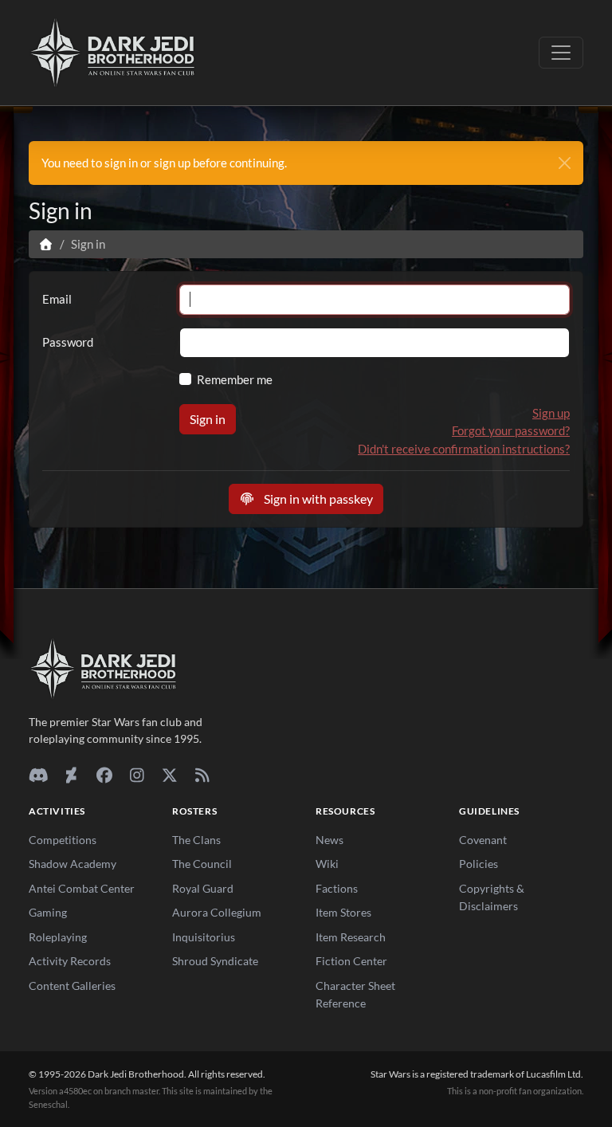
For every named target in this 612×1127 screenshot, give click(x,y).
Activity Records (70, 961)
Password (67, 342)
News (329, 839)
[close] (564, 163)
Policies (478, 863)
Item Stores (343, 912)
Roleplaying (58, 937)
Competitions (62, 839)
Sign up (551, 413)
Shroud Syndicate (215, 961)
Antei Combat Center (82, 888)
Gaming (48, 912)
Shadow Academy (72, 863)
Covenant (483, 839)
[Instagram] (137, 775)
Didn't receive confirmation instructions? (464, 449)
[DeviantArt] (71, 775)
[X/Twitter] (169, 775)
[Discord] (39, 775)
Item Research (351, 937)
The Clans (196, 839)
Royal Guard (202, 888)
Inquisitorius (203, 937)
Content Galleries (72, 985)
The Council (202, 863)
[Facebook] (104, 775)
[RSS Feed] (202, 775)
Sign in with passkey (317, 498)
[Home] (45, 244)
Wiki (327, 863)
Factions (337, 888)
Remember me (235, 379)
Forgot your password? (511, 430)
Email (57, 299)
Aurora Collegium (216, 912)
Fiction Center (351, 961)
